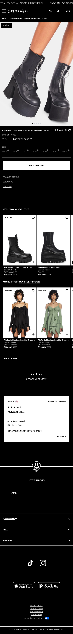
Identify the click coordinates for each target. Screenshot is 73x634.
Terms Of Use (36, 609)
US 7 (24, 152)
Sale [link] (45, 19)
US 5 (4, 152)
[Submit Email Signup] (61, 493)
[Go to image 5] (40, 123)
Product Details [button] (11, 177)
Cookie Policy (36, 612)
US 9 (44, 152)
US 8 (34, 152)
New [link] (4, 19)
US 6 (14, 152)
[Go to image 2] (34, 123)
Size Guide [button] (8, 182)
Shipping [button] (7, 187)
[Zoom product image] (36, 74)
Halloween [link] (16, 19)
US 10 (54, 152)
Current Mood (9, 135)
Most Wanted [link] (32, 19)
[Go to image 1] (32, 123)
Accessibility (36, 615)
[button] (4, 11)
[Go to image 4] (38, 123)
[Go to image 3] (36, 123)
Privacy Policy (36, 606)
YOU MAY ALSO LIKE (16, 209)
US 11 (65, 152)
